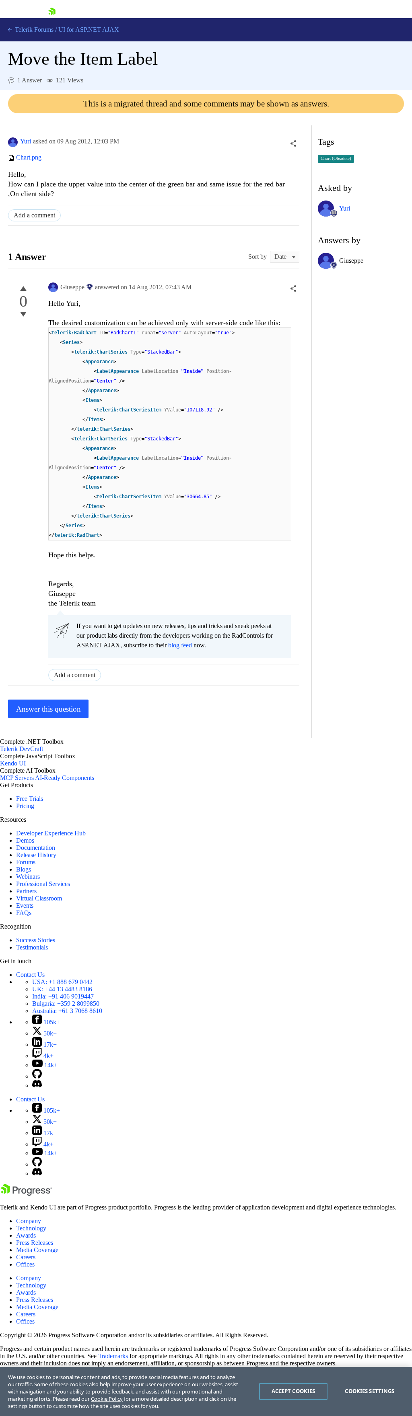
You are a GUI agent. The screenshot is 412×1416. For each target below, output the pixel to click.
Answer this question (48, 709)
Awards (26, 1235)
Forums (25, 862)
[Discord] (37, 1085)
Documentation (35, 847)
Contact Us (30, 974)
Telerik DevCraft (21, 748)
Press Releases (34, 1242)
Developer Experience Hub (51, 833)
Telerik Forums (33, 29)
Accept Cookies (293, 1391)
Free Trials (29, 798)
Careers (25, 1257)
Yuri (25, 141)
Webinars (28, 876)
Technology (31, 1228)
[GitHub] (37, 1076)
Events (24, 905)
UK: (62, 989)
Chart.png (28, 157)
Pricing (25, 805)
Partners (26, 891)
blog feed (180, 645)
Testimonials (32, 947)
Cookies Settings (369, 1391)
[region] (206, 1391)
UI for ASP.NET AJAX (88, 29)
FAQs (23, 912)
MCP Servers (17, 777)
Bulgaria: (65, 1003)
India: (63, 996)
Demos (25, 840)
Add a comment (34, 215)
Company (28, 1221)
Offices (25, 1264)
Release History (36, 854)
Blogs (23, 869)
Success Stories (35, 940)
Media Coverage (37, 1249)
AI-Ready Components (64, 777)
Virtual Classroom (39, 898)
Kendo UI (13, 763)
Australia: (67, 1010)
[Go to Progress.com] (26, 1193)
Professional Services (43, 883)
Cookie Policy (107, 1398)
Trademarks (113, 1356)
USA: (62, 981)
